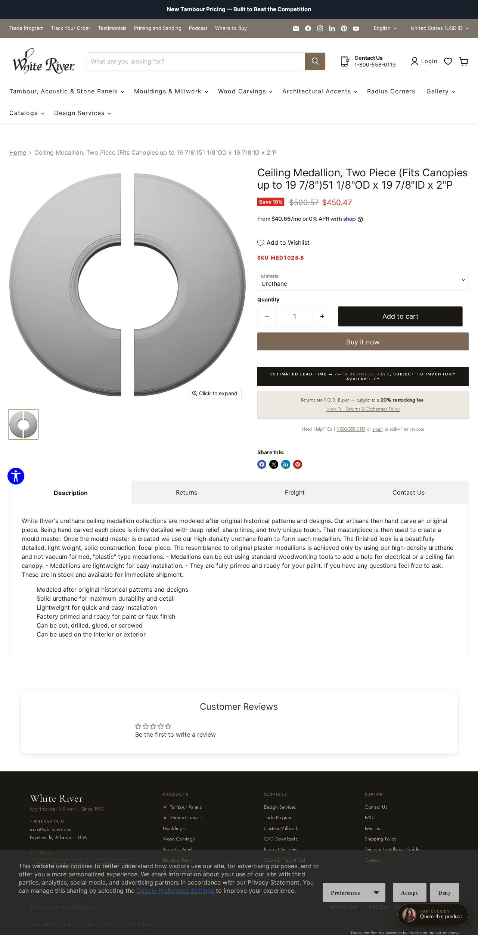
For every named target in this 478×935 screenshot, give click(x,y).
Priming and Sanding (157, 28)
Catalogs (24, 113)
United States (437, 28)
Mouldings (173, 828)
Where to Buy (231, 28)
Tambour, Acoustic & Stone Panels (64, 91)
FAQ (369, 817)
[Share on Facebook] (261, 464)
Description (71, 492)
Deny (444, 893)
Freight (295, 492)
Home (17, 152)
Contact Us (408, 492)
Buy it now (363, 342)
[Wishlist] (448, 61)
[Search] (315, 61)
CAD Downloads (280, 838)
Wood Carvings (243, 91)
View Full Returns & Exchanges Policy (363, 408)
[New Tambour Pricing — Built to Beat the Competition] (239, 9)
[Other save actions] (376, 892)
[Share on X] (273, 464)
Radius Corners (391, 91)
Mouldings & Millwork (169, 91)
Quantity (268, 300)
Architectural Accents (317, 91)
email (378, 429)
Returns (186, 492)
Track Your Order (70, 28)
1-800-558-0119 (350, 429)
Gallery (438, 91)
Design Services (80, 113)
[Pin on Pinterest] (297, 464)
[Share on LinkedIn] (285, 464)
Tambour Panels (182, 807)
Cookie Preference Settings (175, 890)
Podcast (198, 28)
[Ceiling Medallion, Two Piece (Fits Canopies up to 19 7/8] (23, 424)
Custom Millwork (281, 828)
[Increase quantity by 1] (322, 316)
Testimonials (112, 28)
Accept (409, 893)
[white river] (43, 61)
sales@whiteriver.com (51, 830)
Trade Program (26, 28)
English (382, 28)
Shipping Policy (381, 838)
